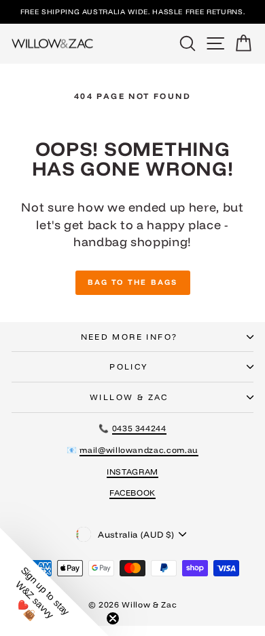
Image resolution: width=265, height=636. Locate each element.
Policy (128, 366)
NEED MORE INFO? (129, 337)
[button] (54, 582)
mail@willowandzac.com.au (139, 450)
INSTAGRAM (132, 471)
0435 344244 (139, 428)
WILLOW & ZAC (129, 397)
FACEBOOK (132, 493)
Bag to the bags (133, 282)
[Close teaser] (113, 618)
